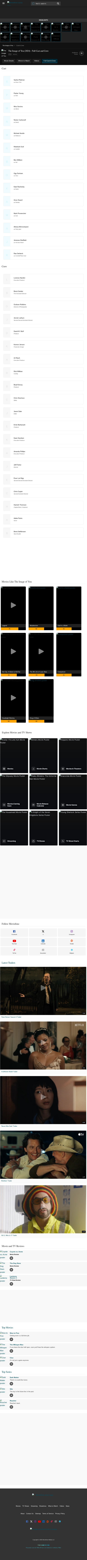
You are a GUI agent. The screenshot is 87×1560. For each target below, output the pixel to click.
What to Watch (53, 1506)
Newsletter (43, 953)
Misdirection (34, 625)
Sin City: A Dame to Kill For (11, 672)
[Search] (58, 3)
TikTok (14, 953)
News (67, 1506)
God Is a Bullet (63, 625)
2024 (9, 54)
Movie (15, 54)
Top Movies (7, 1327)
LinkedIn (43, 943)
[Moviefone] (15, 3)
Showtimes (42, 1506)
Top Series (7, 1371)
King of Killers (34, 718)
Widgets (72, 953)
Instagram (72, 934)
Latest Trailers (8, 962)
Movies (18, 1506)
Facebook (14, 934)
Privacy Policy (60, 1513)
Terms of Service (48, 1513)
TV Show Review (15, 1280)
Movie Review (14, 1254)
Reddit (72, 943)
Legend (4, 625)
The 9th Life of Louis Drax (38, 672)
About (22, 1513)
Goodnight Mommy (8, 718)
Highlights (43, 20)
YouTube (14, 943)
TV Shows (25, 1506)
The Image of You (7, 45)
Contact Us (30, 1513)
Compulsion (61, 672)
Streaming (34, 1506)
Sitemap (38, 1513)
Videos (62, 1506)
